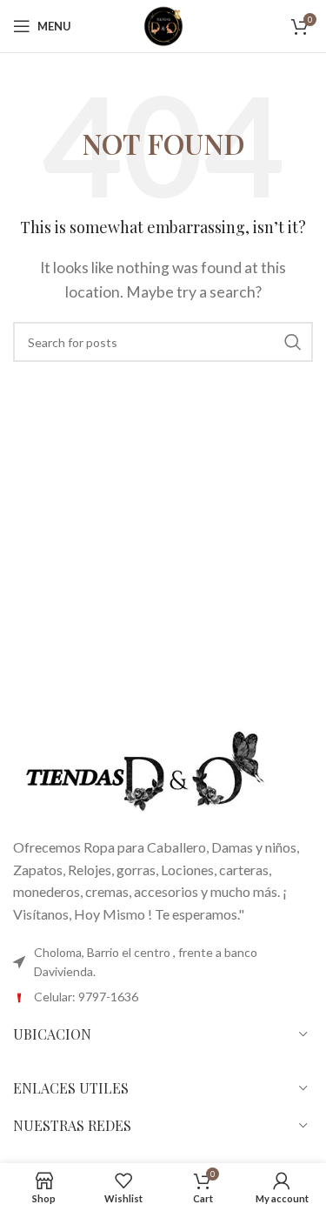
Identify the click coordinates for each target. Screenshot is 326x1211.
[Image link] (143, 771)
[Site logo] (163, 24)
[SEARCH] (293, 342)
